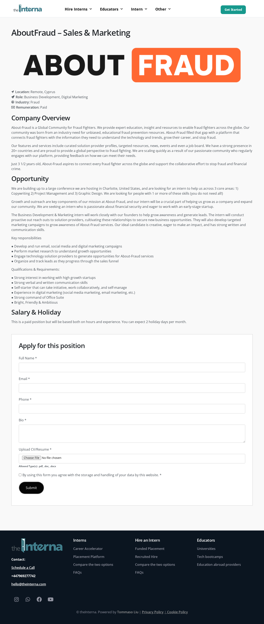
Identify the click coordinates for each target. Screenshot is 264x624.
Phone (25, 399)
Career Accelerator (88, 548)
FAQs (77, 572)
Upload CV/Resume (35, 449)
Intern (137, 9)
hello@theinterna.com (28, 584)
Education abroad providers (219, 564)
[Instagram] (16, 599)
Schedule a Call (23, 567)
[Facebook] (39, 599)
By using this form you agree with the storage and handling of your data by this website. (91, 475)
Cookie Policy (177, 612)
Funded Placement (149, 548)
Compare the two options (93, 564)
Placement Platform (88, 556)
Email (24, 379)
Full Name (28, 358)
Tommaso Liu (127, 612)
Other (160, 9)
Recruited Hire (146, 556)
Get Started (233, 10)
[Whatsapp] (28, 599)
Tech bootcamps (210, 556)
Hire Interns (76, 9)
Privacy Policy (153, 612)
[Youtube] (50, 599)
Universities (206, 548)
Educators (109, 9)
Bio (22, 420)
